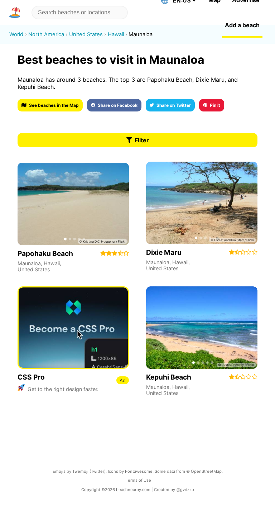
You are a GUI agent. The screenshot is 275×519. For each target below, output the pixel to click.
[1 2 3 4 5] (73, 204)
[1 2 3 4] (201, 203)
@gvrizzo (185, 489)
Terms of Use (138, 480)
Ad (123, 380)
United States (34, 269)
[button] (16, 12)
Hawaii (52, 263)
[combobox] (78, 12)
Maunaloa (29, 263)
